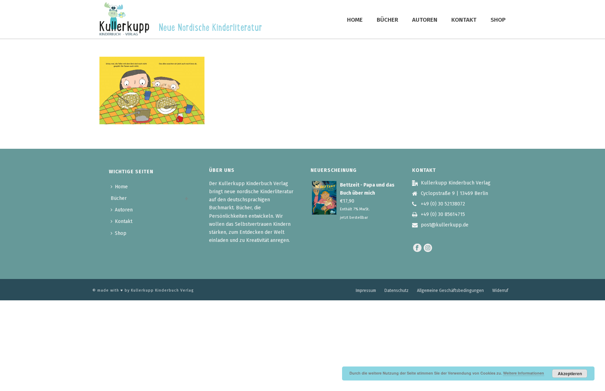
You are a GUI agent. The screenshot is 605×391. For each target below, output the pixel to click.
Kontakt (464, 19)
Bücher (387, 19)
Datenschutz (396, 290)
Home (355, 19)
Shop (498, 19)
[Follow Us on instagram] (428, 248)
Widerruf (500, 290)
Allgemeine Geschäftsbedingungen (450, 290)
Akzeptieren (570, 373)
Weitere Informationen (523, 373)
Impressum (366, 290)
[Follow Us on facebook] (417, 248)
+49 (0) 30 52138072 (443, 204)
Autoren (424, 19)
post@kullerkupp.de (444, 225)
